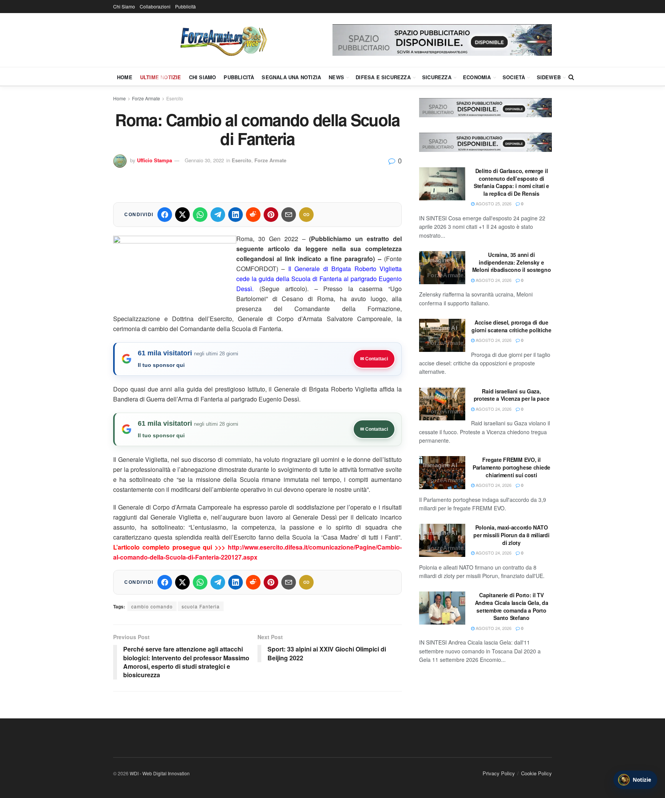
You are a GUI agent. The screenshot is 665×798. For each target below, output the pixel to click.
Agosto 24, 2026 (493, 280)
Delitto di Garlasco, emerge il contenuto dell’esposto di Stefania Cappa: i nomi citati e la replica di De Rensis (511, 182)
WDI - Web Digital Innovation (160, 773)
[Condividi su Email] (288, 214)
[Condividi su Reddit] (253, 214)
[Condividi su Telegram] (218, 214)
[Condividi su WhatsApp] (200, 214)
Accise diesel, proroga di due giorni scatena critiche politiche (511, 326)
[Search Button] (571, 77)
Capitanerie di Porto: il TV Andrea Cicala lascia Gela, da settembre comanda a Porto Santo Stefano (511, 606)
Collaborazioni (155, 6)
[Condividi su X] (182, 214)
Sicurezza (436, 77)
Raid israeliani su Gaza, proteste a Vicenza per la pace (512, 395)
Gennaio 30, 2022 (204, 160)
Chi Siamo (124, 6)
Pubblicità (185, 6)
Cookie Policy (536, 773)
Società (514, 77)
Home (124, 77)
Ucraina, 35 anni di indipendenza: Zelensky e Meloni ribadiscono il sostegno (511, 262)
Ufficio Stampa (154, 160)
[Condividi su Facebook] (164, 214)
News (336, 77)
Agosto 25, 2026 (493, 203)
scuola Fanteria (201, 606)
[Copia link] (306, 214)
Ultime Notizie (160, 77)
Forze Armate (146, 98)
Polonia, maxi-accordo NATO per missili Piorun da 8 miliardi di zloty (511, 534)
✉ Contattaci (374, 359)
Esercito (174, 98)
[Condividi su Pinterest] (271, 214)
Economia (477, 77)
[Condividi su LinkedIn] (235, 214)
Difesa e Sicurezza (383, 77)
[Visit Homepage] (223, 40)
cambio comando (152, 606)
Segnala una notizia (291, 77)
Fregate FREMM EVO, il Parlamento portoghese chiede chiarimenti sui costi (511, 467)
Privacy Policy (499, 773)
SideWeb (549, 77)
